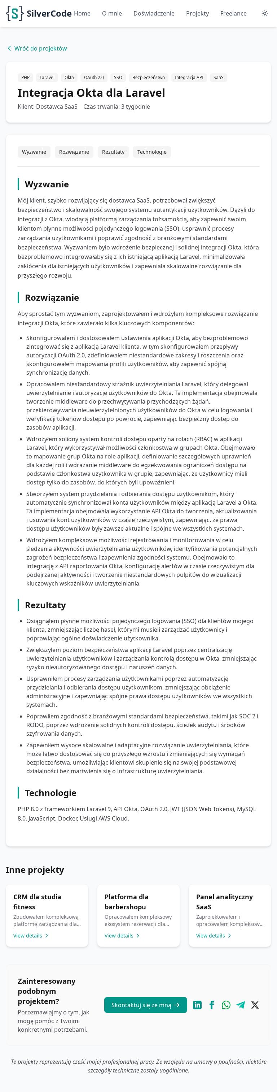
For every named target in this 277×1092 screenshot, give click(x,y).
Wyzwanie (34, 151)
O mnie (112, 13)
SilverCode (49, 13)
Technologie (152, 151)
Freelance (233, 13)
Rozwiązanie (74, 151)
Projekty (197, 13)
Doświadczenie (154, 13)
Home (82, 13)
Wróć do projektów (40, 48)
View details (27, 935)
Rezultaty (113, 151)
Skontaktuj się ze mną (141, 1005)
